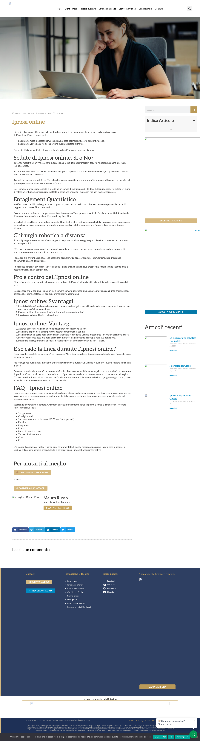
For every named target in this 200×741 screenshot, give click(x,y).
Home (58, 8)
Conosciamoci (145, 8)
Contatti (159, 8)
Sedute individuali (127, 8)
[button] (189, 8)
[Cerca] (193, 109)
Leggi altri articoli (57, 508)
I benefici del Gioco (180, 365)
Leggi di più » (174, 350)
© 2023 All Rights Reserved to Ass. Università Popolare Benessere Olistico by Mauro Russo (58, 720)
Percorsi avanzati (88, 8)
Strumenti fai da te (107, 8)
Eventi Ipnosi (70, 8)
